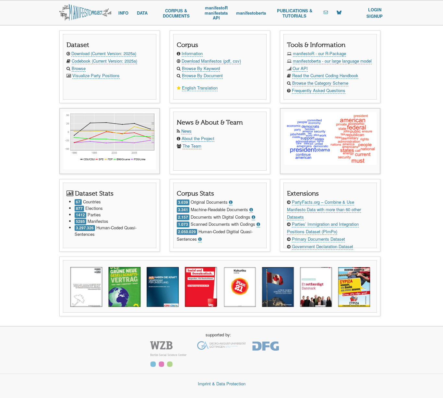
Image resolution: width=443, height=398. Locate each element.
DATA (142, 13)
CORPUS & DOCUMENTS (176, 13)
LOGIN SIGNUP (374, 12)
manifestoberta (251, 13)
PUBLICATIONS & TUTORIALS (294, 13)
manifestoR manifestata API (216, 13)
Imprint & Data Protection (221, 383)
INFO (123, 13)
